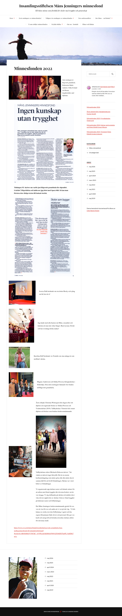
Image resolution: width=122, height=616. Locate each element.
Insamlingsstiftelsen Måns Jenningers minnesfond (61, 5)
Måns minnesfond (95, 148)
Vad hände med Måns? (107, 87)
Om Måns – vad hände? (103, 18)
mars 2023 (92, 180)
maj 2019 (92, 198)
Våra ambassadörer (84, 18)
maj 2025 (92, 171)
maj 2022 (92, 185)
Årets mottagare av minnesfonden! (30, 18)
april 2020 (92, 194)
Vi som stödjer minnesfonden (37, 24)
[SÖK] (112, 74)
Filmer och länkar (88, 24)
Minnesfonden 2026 (93, 107)
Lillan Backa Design (93, 211)
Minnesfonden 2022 (33, 68)
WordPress (55, 611)
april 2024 (92, 176)
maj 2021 (92, 189)
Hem (11, 18)
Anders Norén (73, 611)
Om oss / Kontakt (72, 24)
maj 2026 (92, 166)
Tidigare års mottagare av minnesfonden (59, 18)
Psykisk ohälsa (56, 24)
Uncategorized (94, 152)
